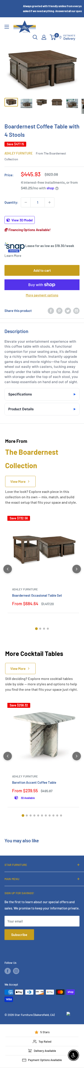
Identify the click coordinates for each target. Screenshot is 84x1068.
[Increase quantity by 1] (49, 202)
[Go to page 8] (50, 815)
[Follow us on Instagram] (16, 971)
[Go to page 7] (46, 815)
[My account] (44, 37)
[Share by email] (76, 310)
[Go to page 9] (53, 815)
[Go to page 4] (48, 629)
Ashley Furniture (18, 153)
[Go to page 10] (57, 815)
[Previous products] (7, 569)
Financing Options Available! (29, 230)
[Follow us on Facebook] (7, 971)
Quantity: (11, 202)
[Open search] (35, 37)
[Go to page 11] (61, 815)
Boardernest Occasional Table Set (37, 595)
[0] (53, 37)
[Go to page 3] (44, 629)
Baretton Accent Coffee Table (34, 782)
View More (18, 481)
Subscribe (19, 934)
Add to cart (42, 270)
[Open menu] (6, 27)
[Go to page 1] (36, 628)
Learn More (12, 256)
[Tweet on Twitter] (68, 310)
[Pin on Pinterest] (59, 310)
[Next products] (76, 569)
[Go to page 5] (38, 815)
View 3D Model (22, 220)
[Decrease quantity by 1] (25, 202)
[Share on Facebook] (51, 310)
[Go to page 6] (42, 815)
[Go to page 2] (40, 629)
